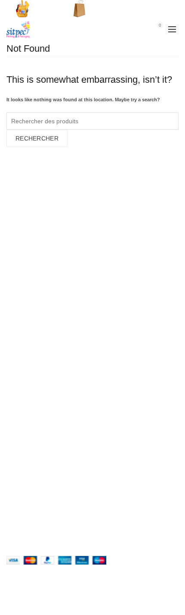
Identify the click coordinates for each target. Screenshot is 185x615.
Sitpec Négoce (29, 468)
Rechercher (37, 138)
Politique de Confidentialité (47, 330)
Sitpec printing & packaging (48, 455)
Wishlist (143, 25)
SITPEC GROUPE (35, 441)
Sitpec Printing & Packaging (75, 600)
